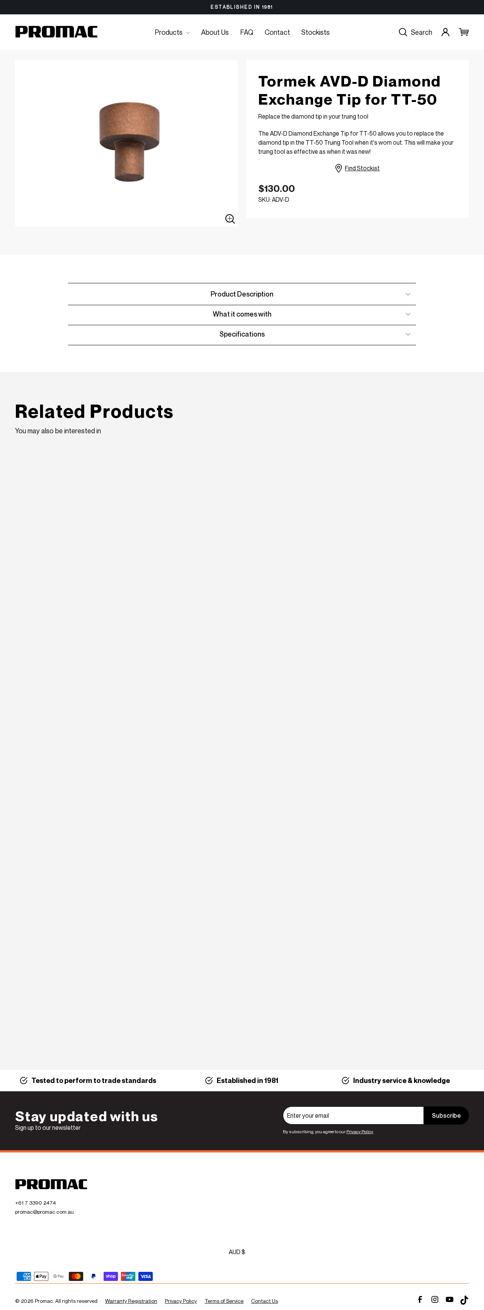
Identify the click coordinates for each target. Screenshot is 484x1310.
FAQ (246, 32)
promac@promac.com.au (44, 1211)
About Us (215, 32)
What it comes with (242, 314)
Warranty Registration (131, 1301)
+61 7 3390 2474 (35, 1202)
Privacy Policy (359, 1131)
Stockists (315, 32)
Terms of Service (224, 1301)
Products (169, 32)
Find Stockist (362, 168)
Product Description (242, 294)
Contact (277, 32)
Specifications (242, 334)
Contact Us (264, 1301)
